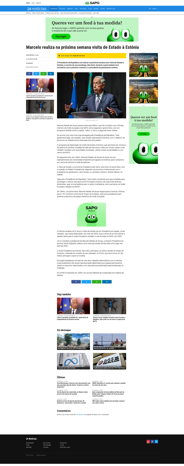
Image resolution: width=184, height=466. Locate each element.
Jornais (38, 3)
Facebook (79, 414)
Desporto (59, 399)
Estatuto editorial (41, 455)
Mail (33, 3)
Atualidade (29, 63)
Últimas (61, 377)
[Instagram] (148, 441)
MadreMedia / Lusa (32, 55)
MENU (28, 3)
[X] (156, 441)
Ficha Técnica (30, 455)
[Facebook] (152, 441)
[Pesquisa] (150, 9)
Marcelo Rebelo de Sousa (32, 67)
